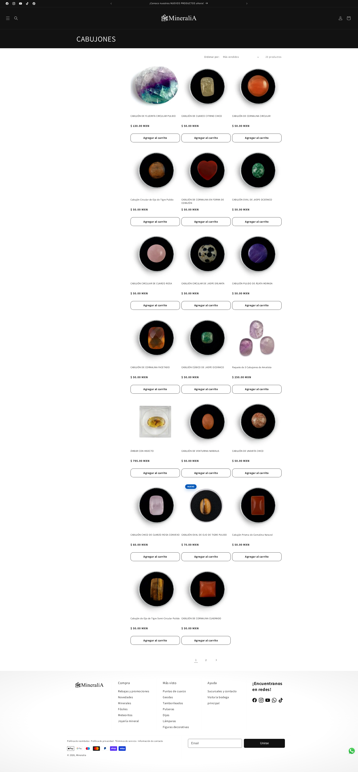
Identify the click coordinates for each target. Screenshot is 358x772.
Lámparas (169, 721)
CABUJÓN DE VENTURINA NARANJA (200, 451)
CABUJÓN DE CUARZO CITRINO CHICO (201, 116)
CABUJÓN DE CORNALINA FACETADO (150, 367)
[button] (8, 18)
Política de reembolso (78, 741)
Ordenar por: (211, 56)
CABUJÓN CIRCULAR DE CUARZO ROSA (151, 283)
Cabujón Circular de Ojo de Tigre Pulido (152, 199)
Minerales (124, 703)
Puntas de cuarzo (174, 691)
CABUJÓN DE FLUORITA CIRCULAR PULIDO (153, 116)
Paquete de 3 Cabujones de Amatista (252, 367)
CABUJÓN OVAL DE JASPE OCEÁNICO (252, 199)
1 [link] (196, 660)
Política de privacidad (102, 741)
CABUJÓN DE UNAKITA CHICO (247, 451)
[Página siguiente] (216, 660)
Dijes (166, 715)
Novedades (125, 697)
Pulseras (168, 709)
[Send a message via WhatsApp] (351, 750)
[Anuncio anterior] (111, 3)
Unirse (264, 743)
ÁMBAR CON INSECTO (142, 451)
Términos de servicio (125, 741)
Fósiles (123, 709)
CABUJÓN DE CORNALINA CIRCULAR (251, 116)
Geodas (168, 697)
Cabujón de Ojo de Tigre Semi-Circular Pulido (155, 618)
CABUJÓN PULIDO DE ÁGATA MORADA (252, 283)
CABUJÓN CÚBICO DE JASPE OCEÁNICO (202, 367)
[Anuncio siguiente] (247, 3)
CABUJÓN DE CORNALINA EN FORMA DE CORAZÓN (202, 201)
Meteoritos (125, 715)
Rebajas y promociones (133, 691)
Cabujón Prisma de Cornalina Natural (252, 534)
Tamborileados (173, 703)
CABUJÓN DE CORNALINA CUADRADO (201, 618)
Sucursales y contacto (222, 691)
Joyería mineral (128, 721)
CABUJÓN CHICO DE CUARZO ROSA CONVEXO (155, 534)
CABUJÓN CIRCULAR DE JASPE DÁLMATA (202, 283)
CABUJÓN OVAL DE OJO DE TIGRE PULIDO (204, 534)
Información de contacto (150, 741)
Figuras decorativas (176, 727)
